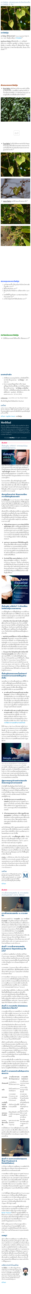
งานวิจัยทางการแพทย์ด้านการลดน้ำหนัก (14, 722)
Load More (15, 1289)
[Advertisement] (15, 68)
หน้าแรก (3, 416)
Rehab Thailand (6, 1212)
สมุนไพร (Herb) (10, 416)
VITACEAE (18, 38)
